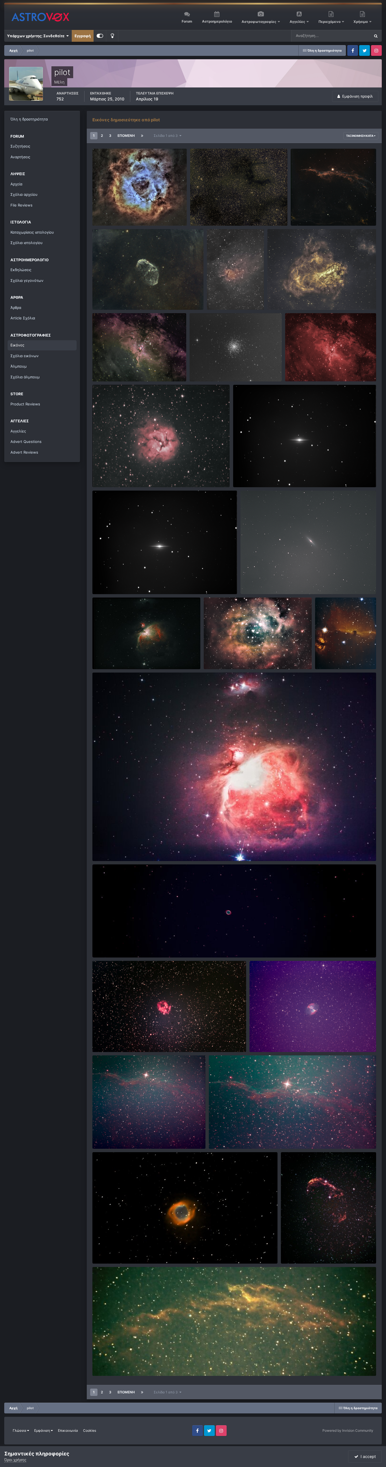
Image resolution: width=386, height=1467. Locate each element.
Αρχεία (16, 184)
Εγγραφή (83, 36)
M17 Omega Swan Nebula (293, 297)
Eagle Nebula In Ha (305, 368)
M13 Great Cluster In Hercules (219, 368)
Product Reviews (25, 404)
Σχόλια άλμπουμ (25, 377)
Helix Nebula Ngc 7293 (116, 1250)
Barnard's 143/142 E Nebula (218, 212)
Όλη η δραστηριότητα (29, 119)
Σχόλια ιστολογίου (26, 242)
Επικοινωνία (68, 1430)
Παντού (356, 36)
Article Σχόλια (22, 318)
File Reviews (21, 205)
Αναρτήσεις (20, 157)
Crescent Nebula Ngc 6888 (120, 297)
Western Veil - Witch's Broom (320, 212)
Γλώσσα (20, 1430)
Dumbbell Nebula (268, 1038)
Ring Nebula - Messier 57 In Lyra (124, 944)
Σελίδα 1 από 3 (166, 135)
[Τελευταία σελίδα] (142, 135)
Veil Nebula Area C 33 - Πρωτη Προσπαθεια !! (136, 1362)
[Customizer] (100, 36)
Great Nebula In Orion (115, 656)
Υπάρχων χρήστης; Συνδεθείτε (36, 36)
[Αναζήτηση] (376, 36)
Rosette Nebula (221, 656)
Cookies (89, 1430)
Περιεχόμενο (329, 21)
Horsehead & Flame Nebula (343, 656)
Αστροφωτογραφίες (259, 21)
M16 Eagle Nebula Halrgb (118, 368)
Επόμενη (126, 135)
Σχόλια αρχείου (24, 194)
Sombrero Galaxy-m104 (257, 474)
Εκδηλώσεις (20, 269)
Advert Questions (26, 441)
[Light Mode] (112, 36)
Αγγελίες (297, 21)
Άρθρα (15, 307)
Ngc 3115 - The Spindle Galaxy (270, 581)
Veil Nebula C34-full (113, 1135)
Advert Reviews (24, 452)
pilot (108, 219)
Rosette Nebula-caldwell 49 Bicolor (127, 212)
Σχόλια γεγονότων (27, 280)
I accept (367, 1456)
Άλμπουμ (18, 366)
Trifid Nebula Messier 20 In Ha (122, 474)
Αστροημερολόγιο (217, 21)
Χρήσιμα (361, 21)
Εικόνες (17, 345)
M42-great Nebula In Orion (119, 847)
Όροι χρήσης (15, 1459)
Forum (187, 21)
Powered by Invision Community (347, 1430)
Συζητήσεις (20, 146)
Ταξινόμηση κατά (360, 135)
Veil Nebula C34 (226, 1135)
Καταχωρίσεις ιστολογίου (32, 232)
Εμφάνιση (42, 1430)
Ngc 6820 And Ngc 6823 (232, 297)
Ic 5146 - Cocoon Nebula (118, 1038)
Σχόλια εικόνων (24, 355)
